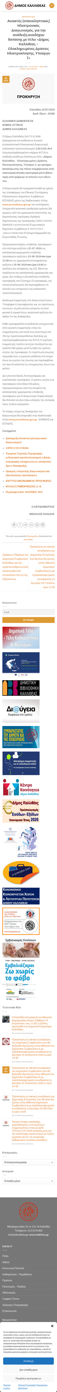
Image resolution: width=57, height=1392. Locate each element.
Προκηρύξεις (28, 17)
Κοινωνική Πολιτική (13, 1268)
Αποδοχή (28, 1361)
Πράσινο (7, 1280)
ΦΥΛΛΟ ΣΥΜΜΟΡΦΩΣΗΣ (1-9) (23, 486)
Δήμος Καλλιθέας (28, 69)
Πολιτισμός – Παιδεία (14, 1286)
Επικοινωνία (9, 1310)
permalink (28, 539)
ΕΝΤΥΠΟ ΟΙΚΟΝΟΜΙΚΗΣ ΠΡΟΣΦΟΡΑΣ (29, 480)
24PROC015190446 (17, 447)
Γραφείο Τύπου (10, 1298)
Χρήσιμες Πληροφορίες (15, 1304)
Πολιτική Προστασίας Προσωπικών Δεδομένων (33, 1386)
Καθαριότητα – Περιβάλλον (17, 1274)
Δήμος (6, 1261)
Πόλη (5, 1255)
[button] (52, 1326)
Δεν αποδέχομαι (28, 1369)
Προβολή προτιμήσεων (28, 1378)
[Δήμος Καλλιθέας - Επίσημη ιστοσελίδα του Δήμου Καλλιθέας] (26, 5)
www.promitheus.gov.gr (16, 204)
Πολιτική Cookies (6, 1386)
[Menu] (51, 5)
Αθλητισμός (9, 1292)
